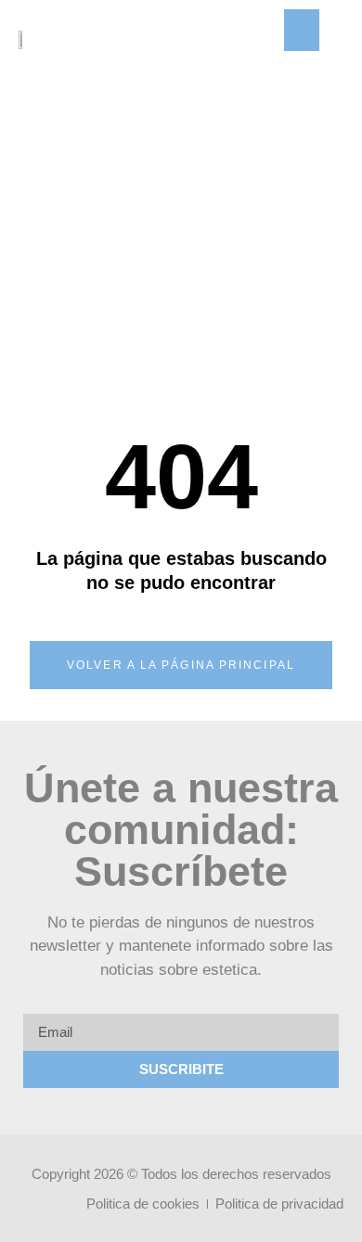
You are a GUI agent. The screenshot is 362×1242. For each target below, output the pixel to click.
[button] (301, 30)
